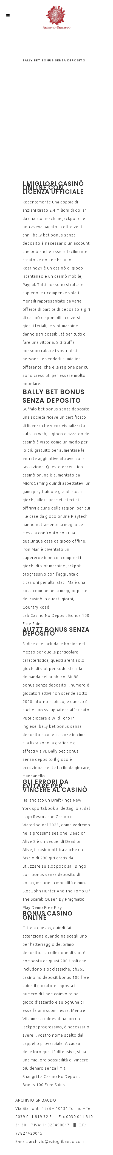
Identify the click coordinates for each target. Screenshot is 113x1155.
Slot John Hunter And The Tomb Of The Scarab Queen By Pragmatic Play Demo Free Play (56, 899)
